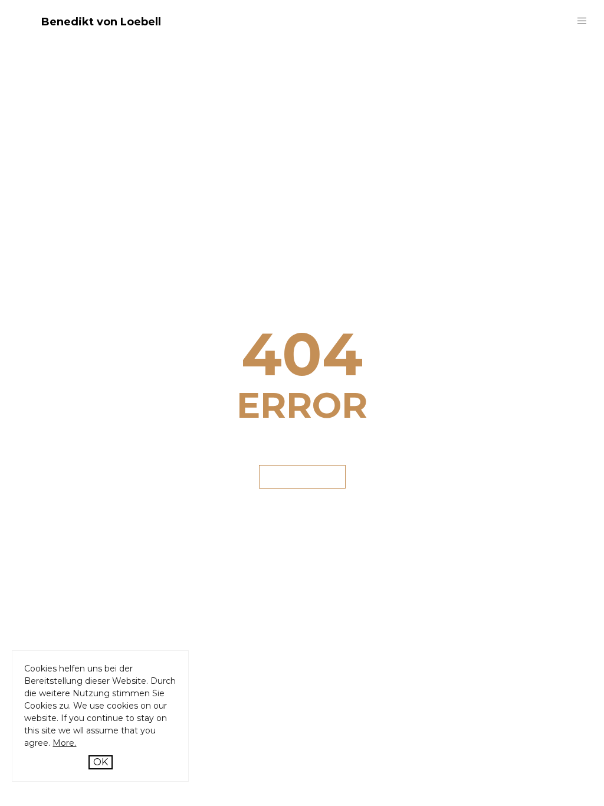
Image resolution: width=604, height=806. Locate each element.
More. (64, 743)
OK (100, 762)
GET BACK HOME (302, 476)
